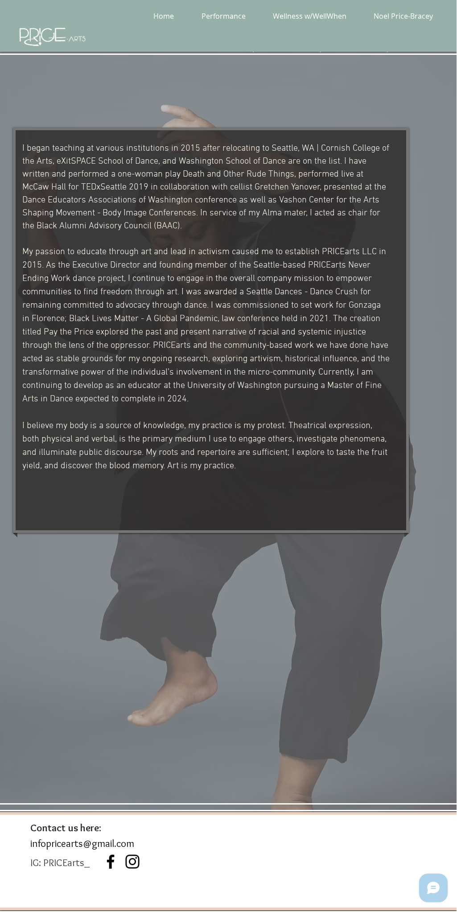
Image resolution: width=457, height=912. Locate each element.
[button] (223, 16)
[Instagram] (132, 861)
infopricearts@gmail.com (82, 843)
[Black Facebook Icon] (110, 861)
